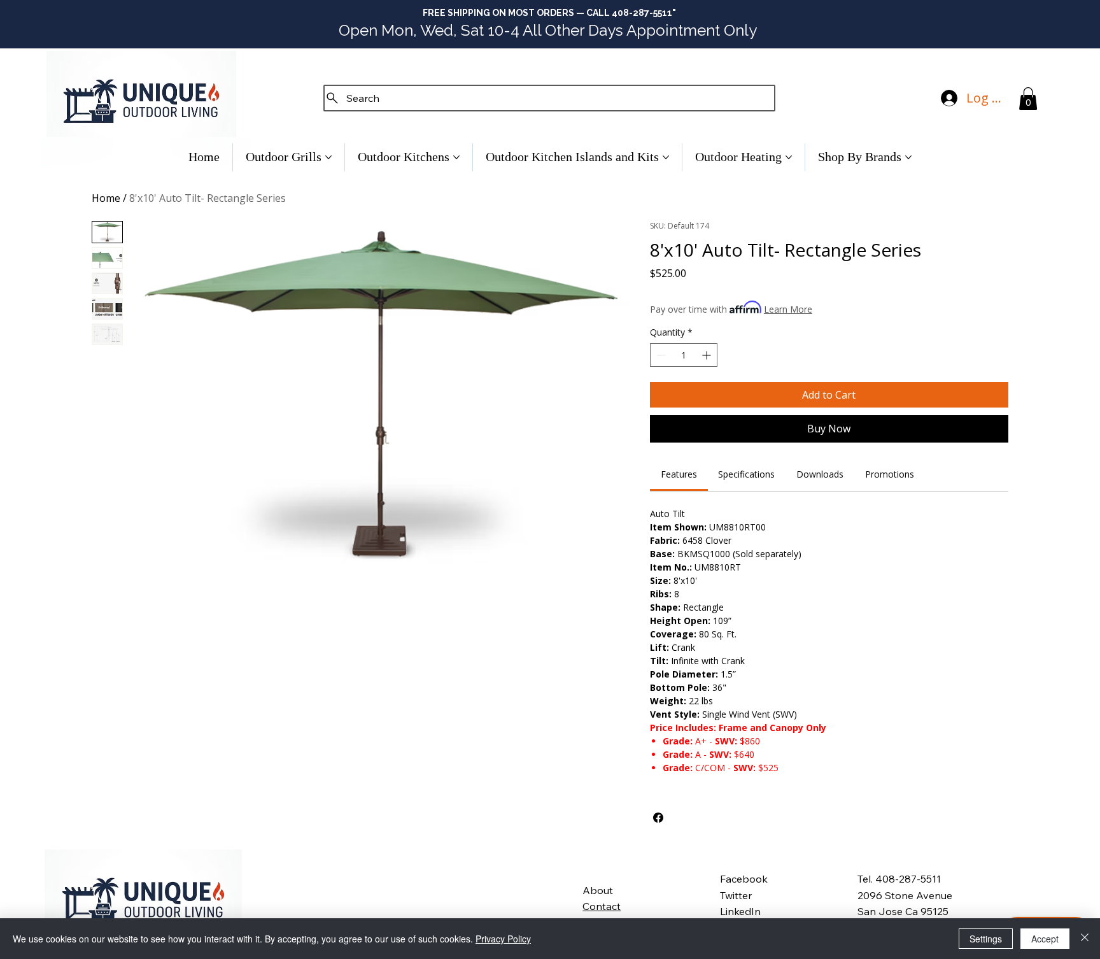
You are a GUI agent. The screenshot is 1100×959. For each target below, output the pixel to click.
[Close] (1084, 938)
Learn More (788, 309)
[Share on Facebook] (658, 817)
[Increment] (708, 355)
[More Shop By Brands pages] (908, 157)
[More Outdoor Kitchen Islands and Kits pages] (666, 157)
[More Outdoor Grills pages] (328, 157)
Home (106, 198)
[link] (679, 474)
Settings (986, 938)
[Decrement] (660, 355)
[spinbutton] (684, 355)
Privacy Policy (503, 938)
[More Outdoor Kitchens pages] (456, 157)
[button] (1028, 98)
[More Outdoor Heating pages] (789, 157)
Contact (601, 906)
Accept (1045, 938)
